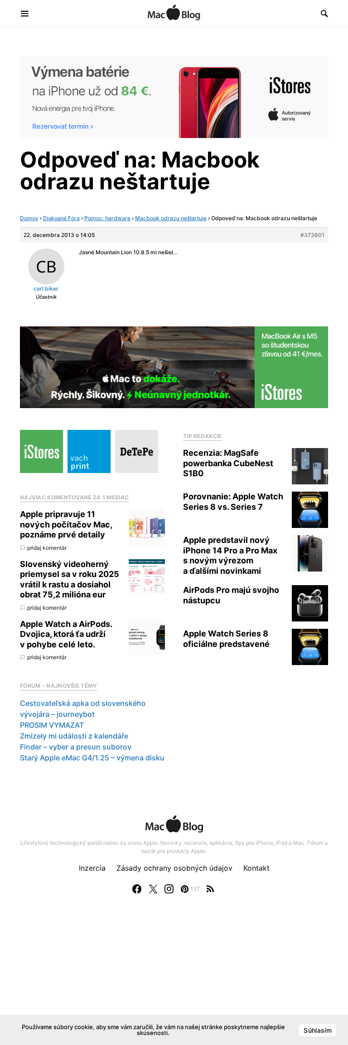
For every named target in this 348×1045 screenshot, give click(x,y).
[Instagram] (169, 888)
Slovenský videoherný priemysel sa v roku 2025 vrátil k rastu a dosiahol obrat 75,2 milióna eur (69, 579)
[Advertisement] (174, 978)
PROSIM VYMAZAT (52, 725)
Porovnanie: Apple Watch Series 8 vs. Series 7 (233, 502)
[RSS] (210, 888)
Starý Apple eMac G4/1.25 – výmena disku (92, 757)
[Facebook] (136, 888)
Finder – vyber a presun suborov (75, 746)
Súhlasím (318, 1030)
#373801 (312, 235)
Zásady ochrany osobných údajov (174, 867)
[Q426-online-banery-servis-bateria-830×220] (174, 96)
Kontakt (256, 867)
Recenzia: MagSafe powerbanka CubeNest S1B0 (228, 463)
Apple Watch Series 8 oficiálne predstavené (226, 639)
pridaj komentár (47, 547)
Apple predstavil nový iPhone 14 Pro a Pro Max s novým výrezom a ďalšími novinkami (230, 555)
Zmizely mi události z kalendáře (74, 735)
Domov (29, 218)
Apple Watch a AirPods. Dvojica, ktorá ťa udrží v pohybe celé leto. (66, 634)
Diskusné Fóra (61, 218)
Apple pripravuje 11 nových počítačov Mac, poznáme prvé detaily (66, 524)
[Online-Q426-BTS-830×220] (174, 366)
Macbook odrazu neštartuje (171, 218)
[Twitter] (153, 888)
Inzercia (92, 867)
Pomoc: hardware (107, 218)
